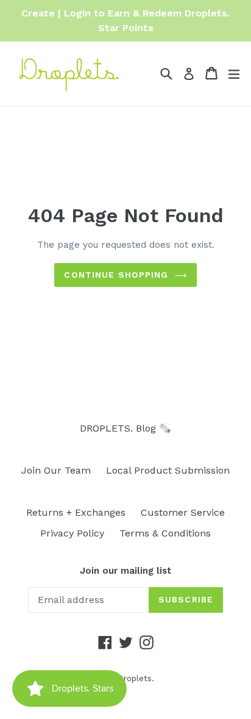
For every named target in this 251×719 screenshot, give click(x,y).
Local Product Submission (168, 470)
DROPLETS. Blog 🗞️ (125, 428)
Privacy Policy (72, 533)
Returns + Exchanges (75, 512)
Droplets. (136, 678)
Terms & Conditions (165, 533)
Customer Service (183, 512)
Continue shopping (116, 275)
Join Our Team (56, 470)
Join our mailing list (125, 570)
